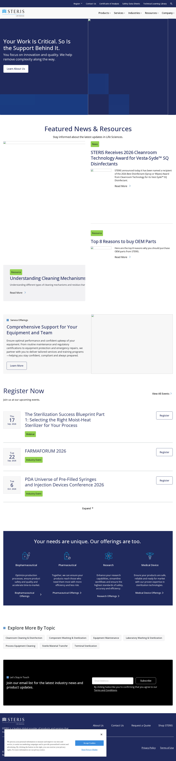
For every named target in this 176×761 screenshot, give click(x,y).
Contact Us (91, 3)
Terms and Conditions (105, 690)
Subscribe (145, 680)
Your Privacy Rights (89, 750)
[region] (55, 743)
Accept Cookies (89, 743)
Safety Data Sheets (131, 3)
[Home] (13, 12)
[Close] (101, 734)
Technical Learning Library (155, 3)
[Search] (171, 3)
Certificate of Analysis (109, 3)
